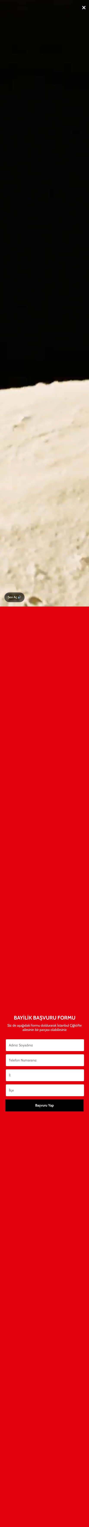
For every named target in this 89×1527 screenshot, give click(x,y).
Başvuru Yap (44, 1105)
